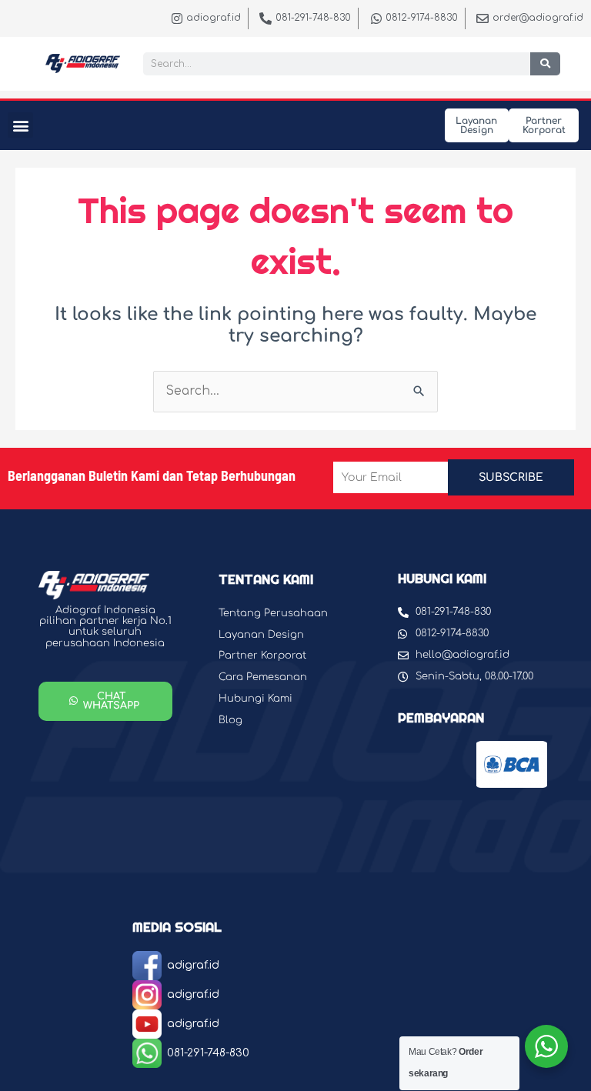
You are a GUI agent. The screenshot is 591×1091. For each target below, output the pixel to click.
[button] (20, 125)
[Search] (545, 63)
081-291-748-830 (208, 1053)
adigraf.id (193, 965)
